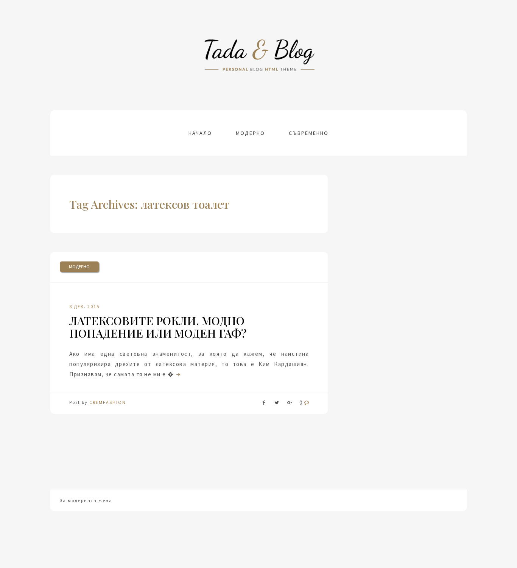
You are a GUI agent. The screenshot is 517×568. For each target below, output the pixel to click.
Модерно (250, 133)
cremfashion (107, 402)
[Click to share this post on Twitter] (277, 404)
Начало (200, 133)
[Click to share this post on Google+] (289, 404)
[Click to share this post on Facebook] (264, 404)
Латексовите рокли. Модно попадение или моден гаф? (157, 327)
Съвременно (309, 133)
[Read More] (177, 374)
